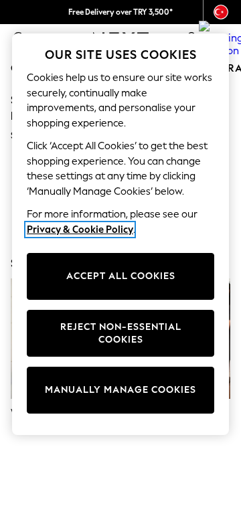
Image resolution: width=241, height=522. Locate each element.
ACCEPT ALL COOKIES (120, 276)
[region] (120, 234)
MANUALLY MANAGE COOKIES (120, 390)
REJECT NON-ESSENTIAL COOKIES (120, 333)
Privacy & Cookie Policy (80, 230)
